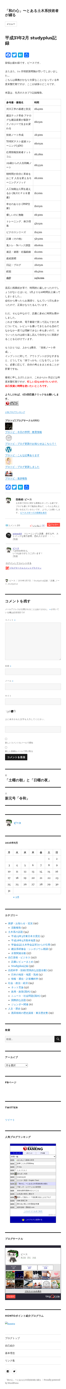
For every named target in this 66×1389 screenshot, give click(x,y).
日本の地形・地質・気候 (24, 974)
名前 (8, 666)
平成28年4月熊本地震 (23, 940)
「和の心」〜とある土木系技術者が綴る (23, 1380)
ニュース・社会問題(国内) (25, 995)
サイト (8, 695)
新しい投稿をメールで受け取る (19, 751)
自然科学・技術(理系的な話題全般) (27, 970)
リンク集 (10, 1360)
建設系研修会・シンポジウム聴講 (29, 948)
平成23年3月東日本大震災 (25, 936)
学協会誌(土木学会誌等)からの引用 (30, 944)
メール (9, 681)
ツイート (10, 1119)
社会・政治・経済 (18, 983)
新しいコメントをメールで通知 (19, 742)
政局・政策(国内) (21, 991)
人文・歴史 (14, 1008)
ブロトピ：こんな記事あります (22, 455)
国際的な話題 (18, 1000)
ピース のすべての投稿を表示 (33, 512)
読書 (52, 580)
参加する (52, 1214)
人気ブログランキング (15, 412)
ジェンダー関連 (19, 1004)
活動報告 (16, 927)
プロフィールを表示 (33, 1291)
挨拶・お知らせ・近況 (20, 923)
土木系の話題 (15, 931)
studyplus (13, 584)
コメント (10, 620)
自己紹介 (10, 1345)
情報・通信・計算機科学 (24, 978)
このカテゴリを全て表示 (33, 1211)
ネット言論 (17, 987)
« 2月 (16, 897)
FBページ (10, 1082)
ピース (12, 580)
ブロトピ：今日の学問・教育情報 (23, 432)
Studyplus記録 (41, 580)
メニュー (11, 24)
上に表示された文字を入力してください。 (25, 719)
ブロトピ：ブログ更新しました (22, 466)
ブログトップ (12, 1338)
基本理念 (10, 1353)
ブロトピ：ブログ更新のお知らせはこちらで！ (31, 443)
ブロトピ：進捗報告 (16, 478)
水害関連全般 (18, 953)
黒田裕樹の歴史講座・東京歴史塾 (29, 1012)
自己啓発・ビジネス (19, 957)
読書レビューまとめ (22, 961)
